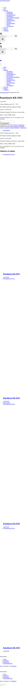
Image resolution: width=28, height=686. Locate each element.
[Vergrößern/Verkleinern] (0, 684)
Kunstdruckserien (11, 20)
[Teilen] (3, 684)
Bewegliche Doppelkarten (13, 17)
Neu (4, 9)
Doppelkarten (10, 16)
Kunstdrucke (10, 19)
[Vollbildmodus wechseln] (2, 684)
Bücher (8, 24)
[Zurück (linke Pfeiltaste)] (0, 685)
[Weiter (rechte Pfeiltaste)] (2, 685)
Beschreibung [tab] (6, 130)
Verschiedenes (10, 26)
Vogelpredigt (23, 127)
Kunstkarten (10, 12)
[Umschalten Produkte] (27, 70)
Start (1, 92)
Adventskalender (11, 23)
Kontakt (5, 29)
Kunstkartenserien (11, 15)
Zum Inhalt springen (5, 0)
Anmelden (6, 30)
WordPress (13, 666)
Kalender (9, 22)
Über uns (5, 27)
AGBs (4, 659)
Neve (1, 666)
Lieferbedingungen (7, 663)
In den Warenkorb (5, 123)
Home (4, 7)
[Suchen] (1, 34)
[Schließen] (2, 39)
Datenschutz (6, 662)
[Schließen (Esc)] (5, 684)
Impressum (5, 660)
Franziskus (7, 127)
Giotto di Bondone (14, 127)
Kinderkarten (10, 13)
